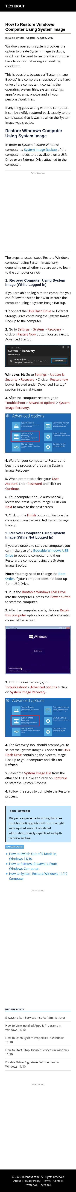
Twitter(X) (31, 1185)
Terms (47, 1180)
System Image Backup (40, 149)
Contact (58, 1180)
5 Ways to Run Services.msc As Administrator (35, 1018)
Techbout (15, 6)
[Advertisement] (38, 213)
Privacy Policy (32, 1180)
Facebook (45, 1185)
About (17, 1180)
